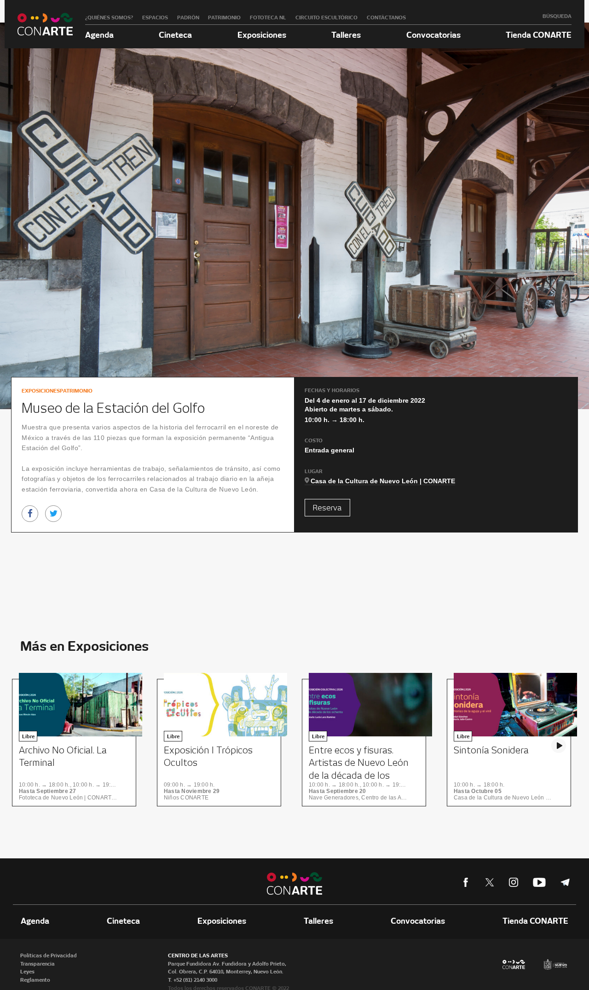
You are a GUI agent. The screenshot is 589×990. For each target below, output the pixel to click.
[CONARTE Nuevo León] (45, 24)
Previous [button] (30, 745)
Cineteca (175, 35)
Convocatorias (433, 35)
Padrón (188, 17)
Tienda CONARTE (539, 35)
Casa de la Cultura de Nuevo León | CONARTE (383, 481)
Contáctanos (386, 17)
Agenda (99, 35)
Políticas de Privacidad (48, 955)
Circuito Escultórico (326, 17)
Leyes (27, 971)
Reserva (327, 508)
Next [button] (558, 745)
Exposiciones (261, 35)
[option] (77, 743)
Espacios (155, 17)
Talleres (346, 35)
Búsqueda (557, 16)
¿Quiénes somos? (109, 17)
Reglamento (35, 980)
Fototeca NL (268, 17)
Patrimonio (224, 17)
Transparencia (37, 964)
